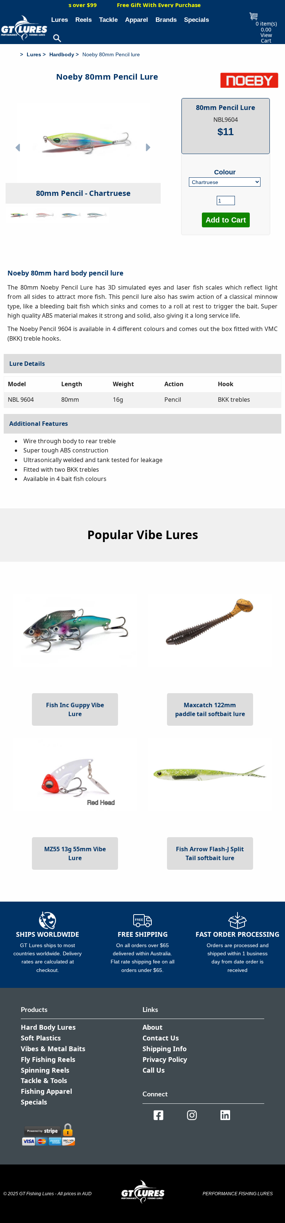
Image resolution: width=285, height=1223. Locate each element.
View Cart (266, 37)
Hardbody (61, 54)
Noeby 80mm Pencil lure (111, 54)
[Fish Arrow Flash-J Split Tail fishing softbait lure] (210, 774)
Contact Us (160, 1037)
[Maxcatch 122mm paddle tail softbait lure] (210, 630)
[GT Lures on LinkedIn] (225, 1115)
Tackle (108, 19)
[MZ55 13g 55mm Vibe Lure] (75, 774)
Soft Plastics (41, 1037)
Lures (59, 19)
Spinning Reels (45, 1070)
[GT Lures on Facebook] (158, 1115)
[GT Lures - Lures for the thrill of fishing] (19, 54)
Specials (196, 19)
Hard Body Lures (48, 1027)
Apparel (136, 19)
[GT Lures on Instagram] (192, 1115)
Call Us (153, 1070)
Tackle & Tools (44, 1080)
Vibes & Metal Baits (53, 1048)
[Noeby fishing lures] (249, 80)
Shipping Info (164, 1048)
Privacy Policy (164, 1059)
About (152, 1027)
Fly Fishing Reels (48, 1059)
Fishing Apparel (46, 1091)
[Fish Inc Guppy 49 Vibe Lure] (75, 630)
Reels (83, 19)
